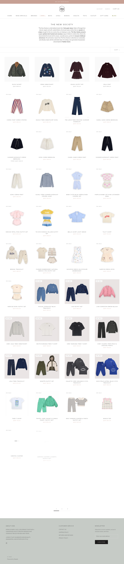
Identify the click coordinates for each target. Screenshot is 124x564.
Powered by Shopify (12, 559)
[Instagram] (6, 543)
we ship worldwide (62, 1)
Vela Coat (107, 84)
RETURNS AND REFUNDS (66, 535)
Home (10, 15)
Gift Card (104, 15)
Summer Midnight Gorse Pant (107, 157)
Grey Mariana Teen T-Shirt (77, 344)
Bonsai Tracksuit (16, 269)
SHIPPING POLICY (64, 532)
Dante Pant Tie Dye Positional (46, 493)
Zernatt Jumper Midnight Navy (77, 455)
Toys (85, 15)
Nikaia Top (107, 418)
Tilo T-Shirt (107, 232)
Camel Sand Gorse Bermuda (107, 120)
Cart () (116, 9)
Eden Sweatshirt (47, 84)
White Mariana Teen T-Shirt (46, 344)
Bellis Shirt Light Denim (77, 232)
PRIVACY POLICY (63, 538)
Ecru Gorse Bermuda (47, 157)
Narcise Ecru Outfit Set (17, 306)
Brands (34, 15)
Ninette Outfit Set (47, 381)
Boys (50, 15)
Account (100, 9)
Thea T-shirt (17, 418)
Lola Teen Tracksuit (17, 381)
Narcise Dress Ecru (107, 269)
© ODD (9, 556)
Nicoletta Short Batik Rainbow (77, 493)
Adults (76, 15)
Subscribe (101, 542)
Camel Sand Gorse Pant (77, 157)
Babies (67, 15)
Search (107, 9)
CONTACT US (62, 529)
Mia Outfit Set (77, 306)
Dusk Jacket (17, 84)
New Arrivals (21, 15)
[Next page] (67, 509)
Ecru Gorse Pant (16, 194)
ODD (42, 15)
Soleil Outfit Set (77, 84)
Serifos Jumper (17, 455)
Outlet (93, 15)
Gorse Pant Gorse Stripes (17, 120)
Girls (58, 15)
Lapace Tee (17, 493)
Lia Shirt (107, 493)
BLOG (114, 15)
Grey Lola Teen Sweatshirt (17, 344)
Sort (116, 50)
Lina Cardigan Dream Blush (107, 306)
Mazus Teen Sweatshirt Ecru (47, 120)
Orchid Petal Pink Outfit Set (17, 232)
